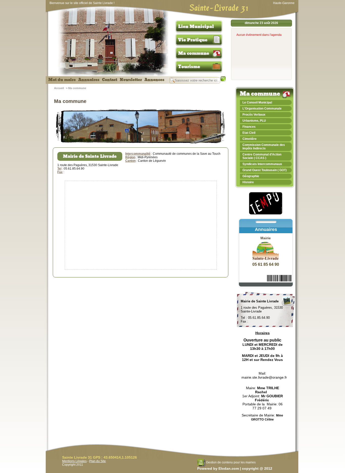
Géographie (250, 176)
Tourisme (189, 66)
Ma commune (193, 53)
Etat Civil (248, 133)
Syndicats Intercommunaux (262, 164)
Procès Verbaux (253, 114)
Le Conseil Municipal (257, 102)
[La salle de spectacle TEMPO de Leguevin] (266, 214)
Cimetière (249, 139)
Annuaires (89, 80)
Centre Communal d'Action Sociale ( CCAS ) (261, 156)
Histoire (248, 182)
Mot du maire (62, 80)
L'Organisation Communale (262, 108)
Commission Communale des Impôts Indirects (263, 146)
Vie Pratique (192, 39)
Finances (249, 126)
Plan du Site (97, 461)
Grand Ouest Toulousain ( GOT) (264, 170)
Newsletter (131, 80)
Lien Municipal (196, 26)
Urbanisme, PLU (254, 120)
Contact (109, 80)
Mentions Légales (74, 461)
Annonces (154, 80)
